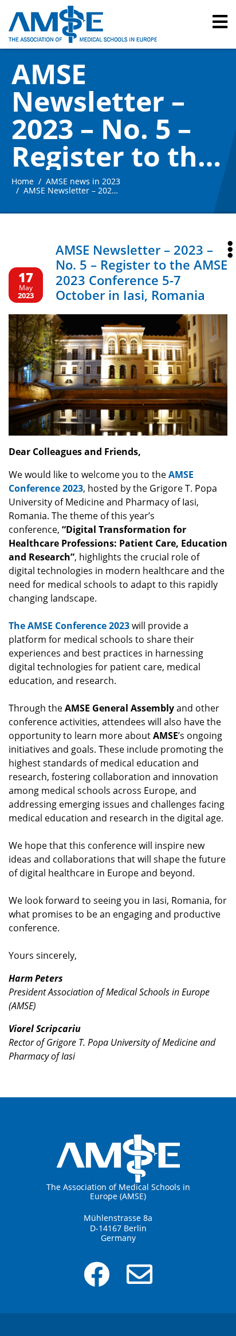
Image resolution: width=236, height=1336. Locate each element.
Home (22, 181)
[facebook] (96, 1280)
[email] (139, 1280)
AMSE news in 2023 (83, 181)
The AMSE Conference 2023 (69, 625)
